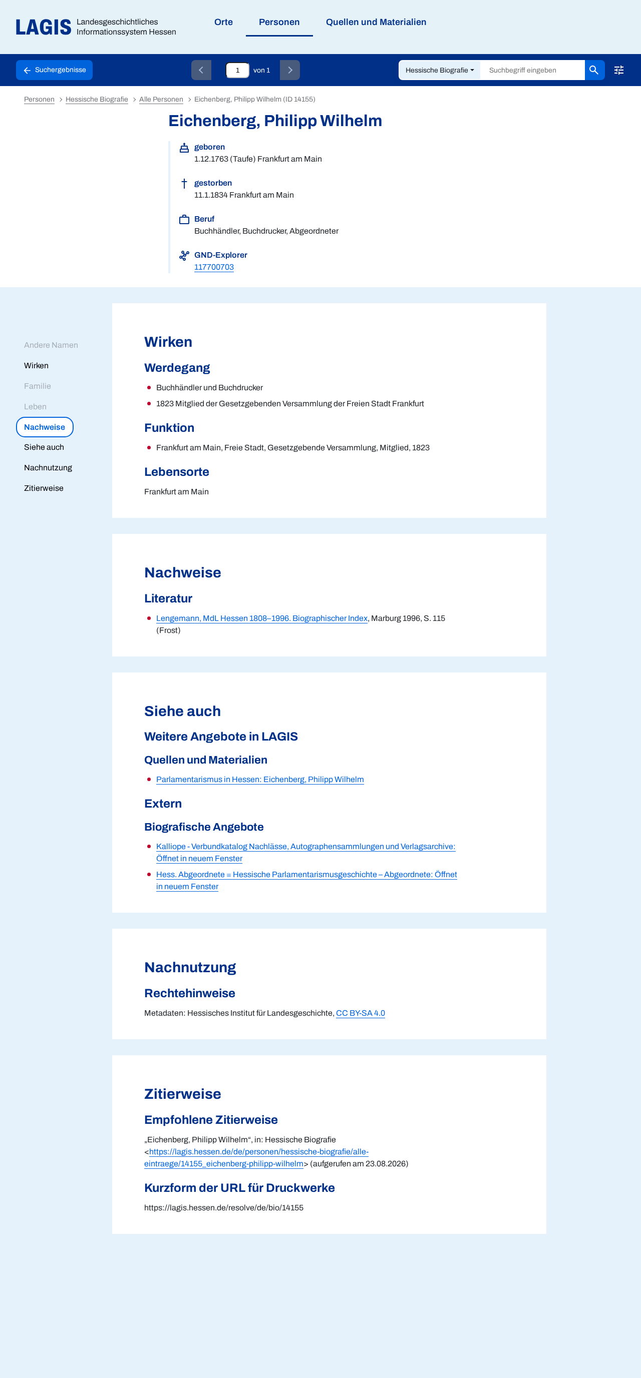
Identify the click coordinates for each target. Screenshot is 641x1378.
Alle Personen (161, 99)
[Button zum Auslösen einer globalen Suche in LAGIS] (595, 70)
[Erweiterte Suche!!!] (619, 70)
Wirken (36, 365)
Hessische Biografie (437, 70)
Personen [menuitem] (279, 22)
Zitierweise (44, 488)
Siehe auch (44, 447)
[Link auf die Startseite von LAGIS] (100, 27)
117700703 (214, 267)
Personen (39, 99)
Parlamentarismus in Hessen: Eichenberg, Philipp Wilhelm (260, 779)
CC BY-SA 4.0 (360, 1013)
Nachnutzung (48, 467)
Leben (35, 406)
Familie (37, 386)
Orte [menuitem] (223, 22)
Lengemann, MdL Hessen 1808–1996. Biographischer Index (262, 618)
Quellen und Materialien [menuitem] (376, 22)
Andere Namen (51, 345)
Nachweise (44, 427)
